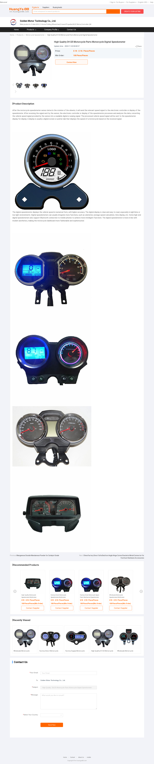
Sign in (112, 2)
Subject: (35, 687)
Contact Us (71, 30)
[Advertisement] (77, 745)
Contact (72, 757)
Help (151, 2)
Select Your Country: (30, 715)
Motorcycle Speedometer (35, 35)
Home (16, 30)
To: (37, 680)
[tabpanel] (76, 11)
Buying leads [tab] (57, 7)
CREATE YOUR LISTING (132, 11)
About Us (81, 757)
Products (20, 35)
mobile (89, 757)
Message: (34, 695)
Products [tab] (35, 7)
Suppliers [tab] (46, 7)
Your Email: (34, 673)
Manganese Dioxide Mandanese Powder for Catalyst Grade (38, 555)
